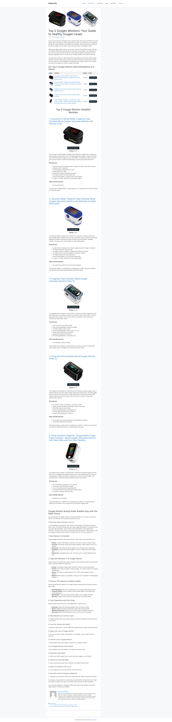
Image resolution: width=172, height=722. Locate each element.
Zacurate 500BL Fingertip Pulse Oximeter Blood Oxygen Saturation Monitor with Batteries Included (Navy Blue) (68, 84)
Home (83, 3)
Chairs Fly (52, 3)
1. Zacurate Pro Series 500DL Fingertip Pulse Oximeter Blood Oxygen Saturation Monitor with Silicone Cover (71, 121)
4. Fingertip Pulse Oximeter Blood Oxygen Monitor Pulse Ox (72, 357)
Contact (120, 3)
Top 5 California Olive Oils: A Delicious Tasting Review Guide (63, 704)
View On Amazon (73, 148)
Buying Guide (91, 3)
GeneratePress (93, 719)
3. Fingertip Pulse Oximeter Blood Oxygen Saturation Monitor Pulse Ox (68, 280)
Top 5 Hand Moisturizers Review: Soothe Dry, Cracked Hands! (64, 706)
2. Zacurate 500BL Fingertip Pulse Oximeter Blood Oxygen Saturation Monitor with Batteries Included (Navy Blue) (72, 201)
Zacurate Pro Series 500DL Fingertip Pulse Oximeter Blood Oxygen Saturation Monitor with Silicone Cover (67, 77)
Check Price (93, 77)
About (106, 3)
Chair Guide (100, 3)
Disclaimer (113, 3)
